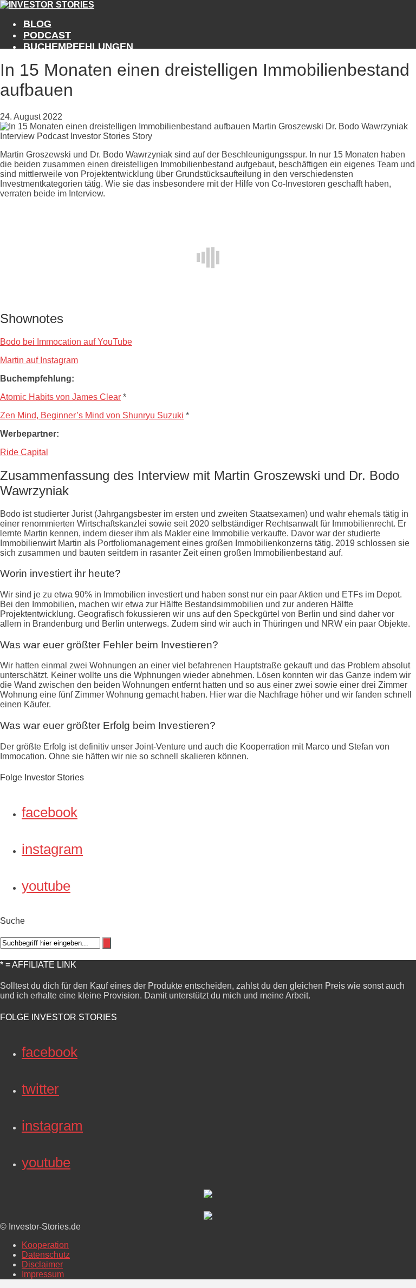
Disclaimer (42, 1264)
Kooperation (45, 1245)
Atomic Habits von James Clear (60, 397)
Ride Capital (24, 452)
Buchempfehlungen (78, 46)
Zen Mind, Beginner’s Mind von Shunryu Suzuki (92, 415)
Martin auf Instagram (39, 360)
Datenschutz (46, 1254)
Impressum (43, 1274)
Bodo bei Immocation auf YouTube (66, 341)
